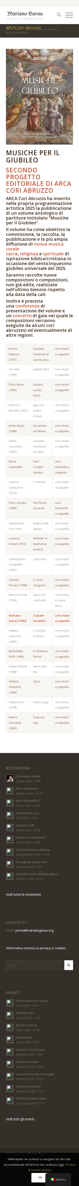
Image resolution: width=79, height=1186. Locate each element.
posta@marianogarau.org (34, 930)
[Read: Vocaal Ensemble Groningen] (10, 1076)
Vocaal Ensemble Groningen (35, 1074)
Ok (40, 1177)
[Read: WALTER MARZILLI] (10, 803)
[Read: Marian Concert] (10, 1027)
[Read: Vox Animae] (10, 1040)
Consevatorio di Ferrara (32, 1001)
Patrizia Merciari (27, 813)
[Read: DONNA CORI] (10, 1015)
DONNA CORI (24, 1013)
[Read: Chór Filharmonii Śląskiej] (10, 852)
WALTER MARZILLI (28, 801)
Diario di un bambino (30, 837)
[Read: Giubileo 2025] (10, 827)
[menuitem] (56, 15)
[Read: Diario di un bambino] (10, 840)
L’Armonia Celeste (28, 776)
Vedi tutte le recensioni (23, 894)
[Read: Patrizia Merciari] (10, 815)
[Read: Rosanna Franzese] (10, 1088)
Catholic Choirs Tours (30, 1050)
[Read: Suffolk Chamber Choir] (10, 1101)
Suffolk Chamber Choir (31, 1098)
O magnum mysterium (31, 862)
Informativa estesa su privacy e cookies (36, 948)
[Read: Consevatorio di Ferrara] (10, 1003)
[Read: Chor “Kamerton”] (10, 791)
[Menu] (67, 15)
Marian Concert (26, 1025)
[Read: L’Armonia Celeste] (10, 778)
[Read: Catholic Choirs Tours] (10, 1052)
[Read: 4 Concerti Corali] (10, 1064)
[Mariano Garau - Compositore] (33, 15)
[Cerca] (56, 15)
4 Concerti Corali (27, 1062)
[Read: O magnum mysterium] (10, 864)
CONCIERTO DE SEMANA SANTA (37, 874)
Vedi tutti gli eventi (20, 1119)
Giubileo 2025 (25, 825)
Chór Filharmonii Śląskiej (33, 850)
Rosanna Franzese (28, 1086)
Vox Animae (24, 1037)
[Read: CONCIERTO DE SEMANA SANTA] (10, 876)
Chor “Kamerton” (27, 789)
